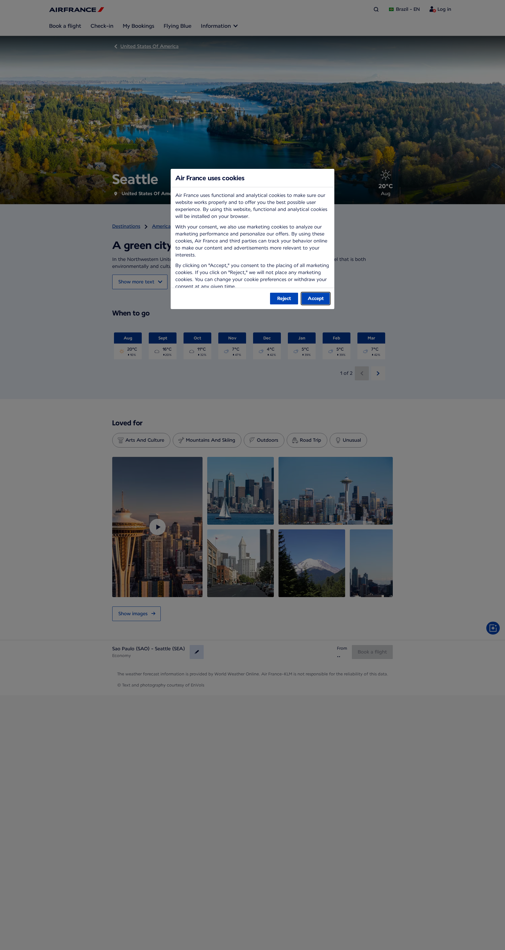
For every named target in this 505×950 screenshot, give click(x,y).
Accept (316, 298)
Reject (284, 298)
